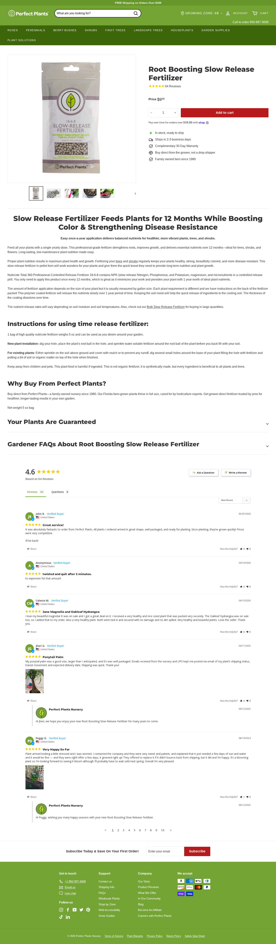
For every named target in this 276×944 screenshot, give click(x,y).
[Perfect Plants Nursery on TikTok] (61, 917)
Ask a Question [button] (205, 472)
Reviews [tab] (32, 492)
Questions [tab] (57, 492)
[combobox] (97, 13)
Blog (140, 904)
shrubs (133, 261)
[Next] (133, 193)
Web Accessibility (109, 910)
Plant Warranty (135, 936)
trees (119, 261)
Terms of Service (114, 936)
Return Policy (173, 936)
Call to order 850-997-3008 (250, 22)
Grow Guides (107, 915)
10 (162, 830)
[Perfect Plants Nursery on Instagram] (61, 910)
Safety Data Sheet (195, 936)
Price (152, 99)
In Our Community (149, 898)
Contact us (105, 881)
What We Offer (147, 892)
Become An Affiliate (150, 910)
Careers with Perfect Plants (155, 915)
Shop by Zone (107, 904)
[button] (242, 548)
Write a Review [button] (238, 472)
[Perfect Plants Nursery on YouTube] (75, 910)
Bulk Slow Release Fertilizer (166, 306)
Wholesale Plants (109, 898)
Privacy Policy (155, 936)
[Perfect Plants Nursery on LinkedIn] (68, 917)
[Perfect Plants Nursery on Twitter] (81, 910)
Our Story (144, 881)
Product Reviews (148, 887)
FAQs (102, 892)
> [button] (171, 830)
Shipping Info (106, 887)
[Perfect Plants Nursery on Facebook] (68, 910)
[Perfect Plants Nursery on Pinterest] (88, 910)
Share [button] (33, 548)
